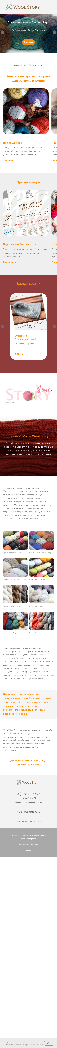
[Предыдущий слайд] (2, 33)
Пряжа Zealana (12, 143)
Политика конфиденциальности (34, 836)
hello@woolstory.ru (28, 813)
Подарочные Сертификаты (19, 245)
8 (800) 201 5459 (28, 795)
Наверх (28, 851)
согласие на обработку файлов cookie (29, 1044)
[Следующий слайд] (54, 33)
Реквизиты (15, 836)
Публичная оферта (28, 840)
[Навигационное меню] (52, 7)
